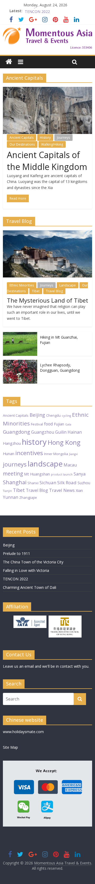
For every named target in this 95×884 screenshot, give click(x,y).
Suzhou (84, 482)
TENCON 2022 (15, 578)
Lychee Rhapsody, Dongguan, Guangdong (60, 367)
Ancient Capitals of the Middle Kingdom (47, 160)
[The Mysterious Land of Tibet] (47, 233)
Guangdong (16, 431)
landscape (45, 464)
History (45, 137)
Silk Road (67, 482)
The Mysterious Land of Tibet (47, 300)
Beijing (37, 415)
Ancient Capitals (22, 137)
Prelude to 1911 (16, 553)
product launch (62, 474)
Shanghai (14, 482)
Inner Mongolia (56, 453)
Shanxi (33, 483)
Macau (70, 465)
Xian (79, 490)
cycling (66, 416)
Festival (37, 424)
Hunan (8, 453)
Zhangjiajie (28, 497)
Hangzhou (12, 443)
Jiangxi (73, 454)
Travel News (62, 490)
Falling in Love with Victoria (48, 10)
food (48, 424)
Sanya (80, 474)
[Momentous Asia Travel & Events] (47, 30)
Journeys (63, 137)
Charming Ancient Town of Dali (29, 587)
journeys (15, 464)
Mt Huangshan (37, 474)
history (34, 442)
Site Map (10, 747)
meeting (13, 473)
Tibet (36, 291)
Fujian (59, 424)
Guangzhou (42, 432)
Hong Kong (64, 442)
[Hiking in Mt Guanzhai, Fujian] (20, 334)
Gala (68, 424)
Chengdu (53, 415)
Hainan (75, 432)
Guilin (60, 432)
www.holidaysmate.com (23, 731)
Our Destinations (22, 144)
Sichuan (48, 482)
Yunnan (10, 497)
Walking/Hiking (52, 144)
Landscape (67, 285)
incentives (29, 453)
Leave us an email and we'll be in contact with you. (46, 666)
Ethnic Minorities (22, 285)
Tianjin (7, 491)
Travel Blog (54, 291)
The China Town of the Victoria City (33, 561)
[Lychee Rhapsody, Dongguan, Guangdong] (20, 362)
